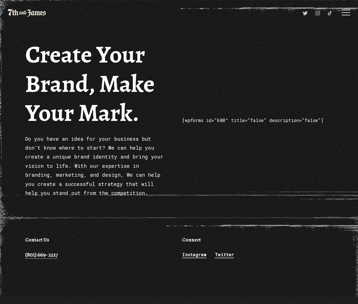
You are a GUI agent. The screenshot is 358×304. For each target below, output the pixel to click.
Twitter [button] (224, 254)
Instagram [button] (194, 254)
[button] (346, 13)
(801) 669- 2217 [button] (41, 254)
